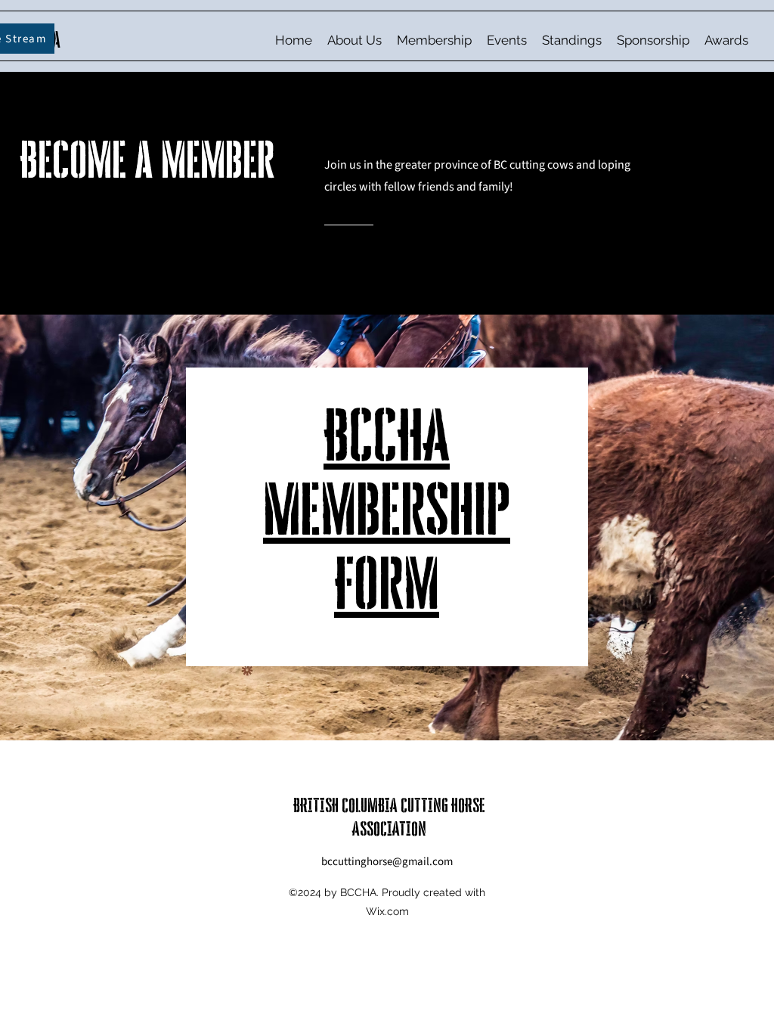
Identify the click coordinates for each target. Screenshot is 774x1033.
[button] (354, 40)
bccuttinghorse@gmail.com (387, 862)
